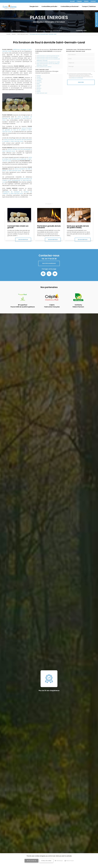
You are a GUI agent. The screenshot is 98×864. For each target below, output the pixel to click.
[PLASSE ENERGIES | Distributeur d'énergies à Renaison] (9, 6)
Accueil (72, 1)
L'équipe (79, 1)
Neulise (38, 86)
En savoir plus (23, 239)
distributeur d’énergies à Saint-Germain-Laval (17, 50)
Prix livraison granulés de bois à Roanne (49, 227)
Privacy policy (70, 860)
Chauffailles (39, 79)
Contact (93, 1)
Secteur (14, 34)
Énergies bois (34, 6)
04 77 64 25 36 (16, 30)
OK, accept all (32, 860)
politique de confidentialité (77, 78)
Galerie (86, 1)
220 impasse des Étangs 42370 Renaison (50, 30)
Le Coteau (39, 82)
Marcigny (39, 85)
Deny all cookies (46, 860)
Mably (38, 83)
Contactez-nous (81, 30)
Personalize (59, 860)
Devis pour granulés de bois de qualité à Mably (78, 227)
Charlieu (39, 77)
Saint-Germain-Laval (22, 34)
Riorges (38, 90)
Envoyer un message (49, 263)
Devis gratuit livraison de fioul (44, 66)
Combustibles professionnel (69, 6)
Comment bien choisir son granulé (17, 227)
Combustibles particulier (49, 6)
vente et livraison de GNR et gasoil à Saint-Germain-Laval (17, 169)
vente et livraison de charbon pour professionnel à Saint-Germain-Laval (17, 180)
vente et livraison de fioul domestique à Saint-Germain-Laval (17, 150)
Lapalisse (39, 80)
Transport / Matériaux (89, 6)
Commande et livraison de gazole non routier (48, 62)
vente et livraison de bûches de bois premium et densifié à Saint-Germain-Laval (17, 140)
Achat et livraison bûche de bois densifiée (47, 57)
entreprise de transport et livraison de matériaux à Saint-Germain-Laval (17, 192)
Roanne (39, 91)
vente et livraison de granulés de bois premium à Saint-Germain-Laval (17, 118)
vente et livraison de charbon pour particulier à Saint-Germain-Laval (17, 159)
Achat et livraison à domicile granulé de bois (48, 55)
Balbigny (39, 75)
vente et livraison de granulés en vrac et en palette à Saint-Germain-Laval (17, 129)
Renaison (39, 88)
